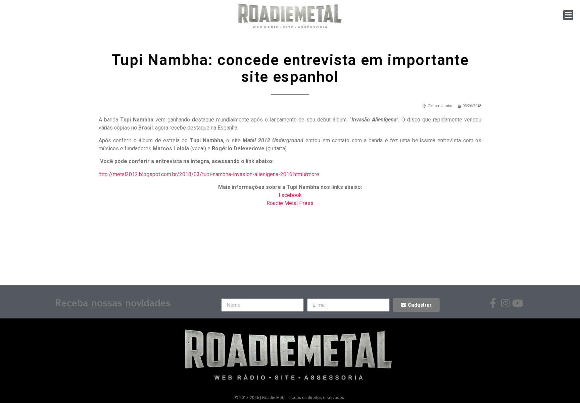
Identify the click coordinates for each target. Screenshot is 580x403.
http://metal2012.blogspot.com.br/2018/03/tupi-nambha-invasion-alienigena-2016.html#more (209, 174)
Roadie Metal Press (290, 203)
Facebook (290, 195)
